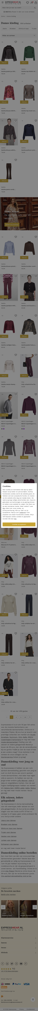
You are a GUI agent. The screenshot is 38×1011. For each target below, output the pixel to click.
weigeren (22, 512)
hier (4, 508)
